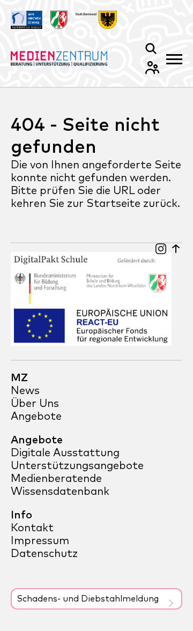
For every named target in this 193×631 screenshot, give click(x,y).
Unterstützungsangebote (77, 466)
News (25, 390)
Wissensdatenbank (60, 491)
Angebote (36, 416)
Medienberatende (56, 478)
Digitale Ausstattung (65, 453)
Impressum (40, 541)
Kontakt (32, 528)
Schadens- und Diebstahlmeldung (88, 599)
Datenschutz (44, 553)
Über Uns (35, 403)
